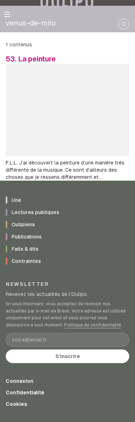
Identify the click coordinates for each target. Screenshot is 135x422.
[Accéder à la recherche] (123, 24)
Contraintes (26, 261)
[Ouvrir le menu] (7, 14)
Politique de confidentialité (92, 325)
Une (16, 200)
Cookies (16, 404)
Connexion (19, 381)
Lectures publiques (35, 212)
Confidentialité (25, 392)
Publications (27, 237)
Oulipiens (23, 224)
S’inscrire (67, 356)
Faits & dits (25, 249)
